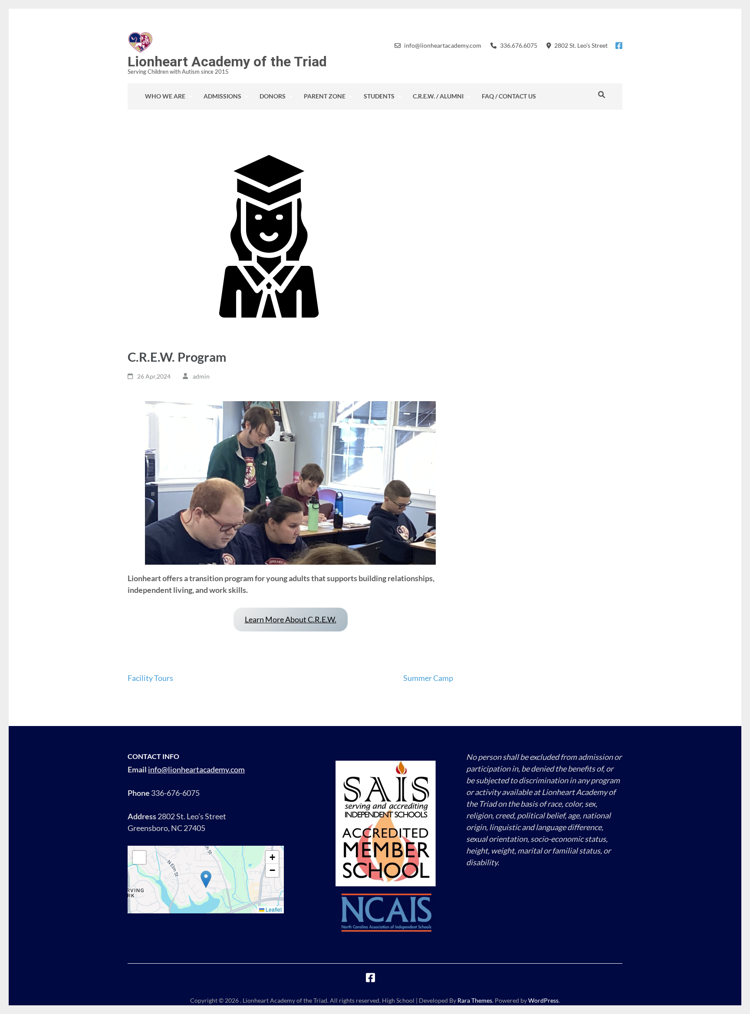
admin (201, 376)
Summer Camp (428, 678)
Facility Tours (150, 678)
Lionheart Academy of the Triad (227, 61)
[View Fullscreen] (139, 857)
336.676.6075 (518, 45)
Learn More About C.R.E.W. (290, 619)
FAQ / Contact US (509, 96)
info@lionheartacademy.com (442, 45)
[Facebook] (618, 45)
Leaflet (273, 909)
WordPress (543, 1000)
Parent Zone (324, 96)
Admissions (222, 96)
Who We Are (165, 96)
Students (379, 96)
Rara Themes (474, 1000)
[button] (206, 879)
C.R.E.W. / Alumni (438, 96)
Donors (273, 96)
